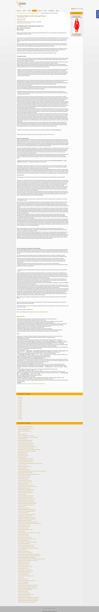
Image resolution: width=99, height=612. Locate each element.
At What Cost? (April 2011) (22, 438)
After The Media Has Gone (22, 434)
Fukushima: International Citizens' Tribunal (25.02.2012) (27, 503)
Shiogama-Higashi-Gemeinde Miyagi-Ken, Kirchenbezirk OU (28, 560)
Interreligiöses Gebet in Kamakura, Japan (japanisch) (27, 518)
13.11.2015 (20, 406)
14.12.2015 (20, 400)
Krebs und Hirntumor (21, 531)
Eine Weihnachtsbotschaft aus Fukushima (25, 472)
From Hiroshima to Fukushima (23, 478)
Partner (24, 10)
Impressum (50, 608)
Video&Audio (51, 10)
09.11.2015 (20, 412)
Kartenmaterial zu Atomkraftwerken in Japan (25, 529)
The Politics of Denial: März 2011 (23, 574)
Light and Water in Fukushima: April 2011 (24, 537)
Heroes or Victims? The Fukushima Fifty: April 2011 (26, 514)
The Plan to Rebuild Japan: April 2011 (24, 572)
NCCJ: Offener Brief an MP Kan (23, 540)
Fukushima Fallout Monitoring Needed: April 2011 (26, 489)
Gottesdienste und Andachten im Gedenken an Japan (27, 509)
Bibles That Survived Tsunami (23, 452)
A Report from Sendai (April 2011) (23, 429)
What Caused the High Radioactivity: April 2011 (25, 594)
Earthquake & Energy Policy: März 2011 (24, 466)
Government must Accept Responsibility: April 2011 (26, 511)
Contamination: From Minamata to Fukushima (25, 461)
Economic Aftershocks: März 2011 (23, 469)
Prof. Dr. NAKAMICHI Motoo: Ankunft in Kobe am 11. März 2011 (28, 548)
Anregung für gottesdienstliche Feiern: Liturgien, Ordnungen (28, 437)
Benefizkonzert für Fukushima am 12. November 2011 (27, 446)
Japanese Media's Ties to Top (23, 528)
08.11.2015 (20, 417)
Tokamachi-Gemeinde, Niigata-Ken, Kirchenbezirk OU (27, 580)
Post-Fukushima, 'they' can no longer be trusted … (26, 545)
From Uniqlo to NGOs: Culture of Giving (24, 480)
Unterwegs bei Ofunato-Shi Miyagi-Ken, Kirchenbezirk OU (27, 586)
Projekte (34, 10)
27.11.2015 (20, 401)
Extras (57, 10)
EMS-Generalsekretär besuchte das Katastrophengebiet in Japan (29, 474)
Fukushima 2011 (37, 13)
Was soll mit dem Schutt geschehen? (24, 592)
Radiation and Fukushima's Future (23, 551)
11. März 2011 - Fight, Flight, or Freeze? (24, 426)
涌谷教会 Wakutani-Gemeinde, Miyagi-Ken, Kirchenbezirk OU (28, 600)
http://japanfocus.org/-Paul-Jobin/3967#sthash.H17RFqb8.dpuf (33, 383)
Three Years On (21, 577)
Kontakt (54, 608)
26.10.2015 (20, 418)
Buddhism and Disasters (22, 457)
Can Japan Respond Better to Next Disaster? (25, 458)
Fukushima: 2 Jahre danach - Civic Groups (25, 497)
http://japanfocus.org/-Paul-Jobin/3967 (24, 23)
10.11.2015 (20, 411)
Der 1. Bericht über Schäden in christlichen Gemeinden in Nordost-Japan (30, 463)
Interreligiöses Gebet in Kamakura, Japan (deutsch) (26, 517)
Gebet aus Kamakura (21, 506)
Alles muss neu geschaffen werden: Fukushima (26, 435)
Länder (29, 10)
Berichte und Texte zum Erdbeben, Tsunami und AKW (27, 451)
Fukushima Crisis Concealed (23, 483)
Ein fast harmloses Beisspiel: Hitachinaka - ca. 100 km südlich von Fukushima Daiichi (32, 471)
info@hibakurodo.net (56, 343)
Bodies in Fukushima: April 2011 (23, 455)
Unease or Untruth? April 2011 (23, 583)
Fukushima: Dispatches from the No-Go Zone (25, 500)
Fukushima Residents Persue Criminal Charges (26, 495)
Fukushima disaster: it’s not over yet (24, 488)
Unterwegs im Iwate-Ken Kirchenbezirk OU (25, 589)
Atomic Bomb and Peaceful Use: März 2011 (25, 440)
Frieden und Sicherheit (29, 13)
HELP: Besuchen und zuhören (23, 512)
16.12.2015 (20, 398)
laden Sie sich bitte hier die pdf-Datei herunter (39, 311)
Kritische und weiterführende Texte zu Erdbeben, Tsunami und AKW (29, 532)
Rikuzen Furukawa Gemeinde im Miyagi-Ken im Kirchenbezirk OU (29, 554)
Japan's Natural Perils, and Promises (24, 526)
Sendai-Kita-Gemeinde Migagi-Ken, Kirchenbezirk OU (27, 557)
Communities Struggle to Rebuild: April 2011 (25, 460)
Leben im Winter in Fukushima (23, 534)
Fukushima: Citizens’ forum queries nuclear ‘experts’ (26, 498)
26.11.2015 (20, 403)
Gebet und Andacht (76, 35)
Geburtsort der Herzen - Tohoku (23, 508)
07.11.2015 (20, 414)
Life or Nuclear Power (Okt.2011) (23, 535)
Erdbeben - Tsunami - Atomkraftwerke (24, 475)
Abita (19, 432)
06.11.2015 (20, 415)
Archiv (45, 10)
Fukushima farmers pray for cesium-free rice (25, 491)
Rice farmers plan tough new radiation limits (25, 552)
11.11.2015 (20, 409)
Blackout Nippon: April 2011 (22, 454)
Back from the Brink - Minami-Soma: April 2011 (25, 443)
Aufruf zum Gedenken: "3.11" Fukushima (25, 441)
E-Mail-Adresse (23, 17)
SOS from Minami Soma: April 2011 (24, 563)
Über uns (40, 10)
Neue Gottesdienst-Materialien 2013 (24, 543)
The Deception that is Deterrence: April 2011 (25, 571)
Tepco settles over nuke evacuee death (24, 569)
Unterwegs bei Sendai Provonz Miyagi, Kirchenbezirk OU (27, 588)
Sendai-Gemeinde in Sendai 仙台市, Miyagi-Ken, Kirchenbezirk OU (29, 555)
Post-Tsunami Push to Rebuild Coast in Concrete (26, 546)
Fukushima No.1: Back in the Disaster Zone (25, 492)
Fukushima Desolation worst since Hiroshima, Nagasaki (27, 486)
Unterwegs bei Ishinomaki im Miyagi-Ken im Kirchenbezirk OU (28, 585)
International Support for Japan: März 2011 (25, 515)
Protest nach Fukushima (22, 549)
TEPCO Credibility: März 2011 (23, 568)
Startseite (19, 10)
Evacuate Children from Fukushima (24, 477)
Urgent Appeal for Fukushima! (23, 591)
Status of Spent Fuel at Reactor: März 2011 (25, 566)
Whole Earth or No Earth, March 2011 (24, 595)
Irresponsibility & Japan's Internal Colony (25, 520)
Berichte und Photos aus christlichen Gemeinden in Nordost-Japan (29, 449)
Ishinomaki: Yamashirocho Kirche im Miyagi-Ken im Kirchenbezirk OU (29, 523)
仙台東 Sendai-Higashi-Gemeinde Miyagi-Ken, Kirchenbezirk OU (28, 597)
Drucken (18, 17)
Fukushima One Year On (22, 494)
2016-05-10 (20, 397)
